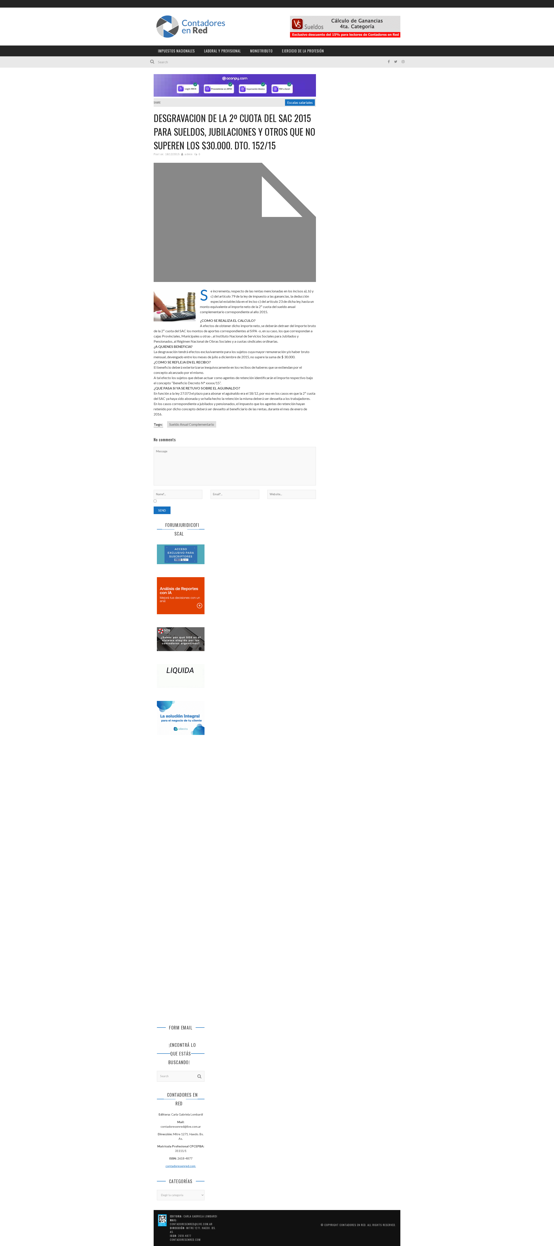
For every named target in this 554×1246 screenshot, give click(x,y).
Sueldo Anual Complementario (191, 424)
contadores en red (353, 1225)
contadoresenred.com (181, 1166)
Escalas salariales (300, 102)
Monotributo (261, 51)
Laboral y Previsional (222, 51)
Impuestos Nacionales (176, 51)
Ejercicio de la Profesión (303, 51)
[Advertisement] (181, 811)
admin (189, 154)
